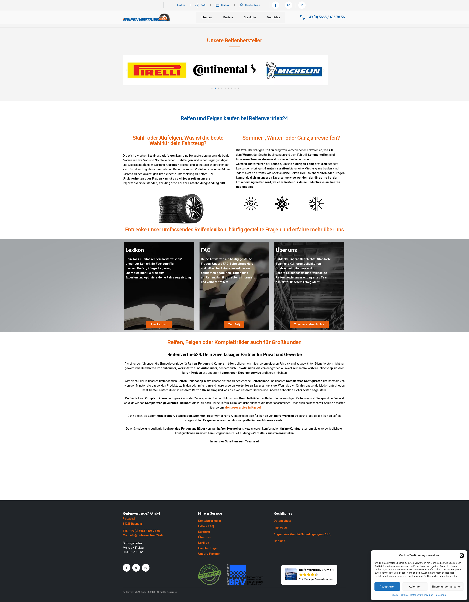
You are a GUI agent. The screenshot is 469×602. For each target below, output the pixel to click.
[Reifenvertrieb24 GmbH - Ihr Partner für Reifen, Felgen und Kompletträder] (146, 17)
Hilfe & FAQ (206, 526)
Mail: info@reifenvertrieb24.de (143, 535)
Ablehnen (415, 586)
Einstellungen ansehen (446, 586)
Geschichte (273, 17)
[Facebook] (275, 5)
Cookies (279, 541)
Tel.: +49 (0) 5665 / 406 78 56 (141, 531)
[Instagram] (288, 5)
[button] (462, 555)
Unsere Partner (209, 553)
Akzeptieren (387, 586)
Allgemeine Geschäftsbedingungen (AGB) (302, 534)
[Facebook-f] (126, 568)
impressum (440, 595)
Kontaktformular (209, 520)
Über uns (207, 17)
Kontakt (225, 5)
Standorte (250, 17)
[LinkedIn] (302, 5)
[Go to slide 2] (215, 88)
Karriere (228, 17)
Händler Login (252, 5)
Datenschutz (282, 520)
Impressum (281, 527)
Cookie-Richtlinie (400, 595)
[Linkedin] (136, 568)
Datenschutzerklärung (421, 595)
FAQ (203, 5)
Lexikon (181, 5)
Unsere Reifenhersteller (234, 40)
